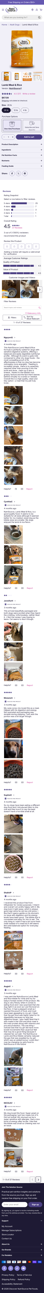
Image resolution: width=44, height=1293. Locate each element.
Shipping (5, 101)
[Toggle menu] (3, 10)
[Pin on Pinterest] (24, 173)
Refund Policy (24, 1279)
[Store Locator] (32, 10)
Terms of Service (24, 1275)
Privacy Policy (8, 1275)
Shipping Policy (8, 1279)
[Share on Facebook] (12, 173)
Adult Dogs (15, 25)
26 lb (6, 110)
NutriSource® (15, 88)
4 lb (25, 110)
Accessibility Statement (12, 1284)
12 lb (16, 110)
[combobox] (22, 17)
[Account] (36, 10)
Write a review (29, 94)
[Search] (39, 17)
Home (4, 25)
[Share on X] (18, 173)
